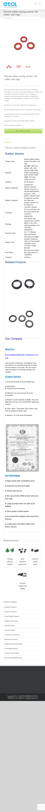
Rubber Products (10, 607)
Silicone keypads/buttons (13, 658)
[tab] (22, 142)
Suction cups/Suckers (12, 653)
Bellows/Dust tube (11, 639)
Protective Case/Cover (12, 635)
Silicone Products (11, 612)
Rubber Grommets (11, 621)
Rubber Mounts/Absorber (14, 644)
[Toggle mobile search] (35, 3)
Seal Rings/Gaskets (11, 648)
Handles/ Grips (10, 630)
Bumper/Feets (10, 625)
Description (7, 142)
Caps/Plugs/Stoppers (12, 616)
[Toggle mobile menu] (40, 3)
